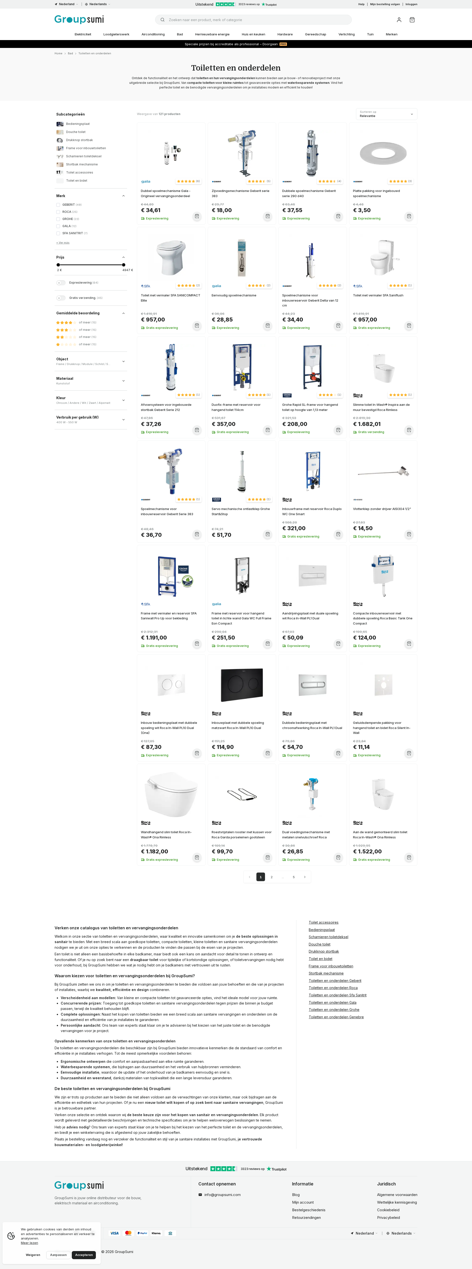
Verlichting (347, 34)
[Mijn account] (399, 19)
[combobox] (253, 19)
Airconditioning (153, 34)
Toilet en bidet (320, 959)
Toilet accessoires (324, 922)
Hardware (285, 34)
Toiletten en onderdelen (94, 53)
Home (58, 53)
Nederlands (98, 4)
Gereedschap (315, 34)
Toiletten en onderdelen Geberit (335, 980)
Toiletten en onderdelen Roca (333, 988)
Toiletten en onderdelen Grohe (334, 1009)
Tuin (370, 34)
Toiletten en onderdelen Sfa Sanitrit (338, 995)
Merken (392, 34)
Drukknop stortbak (324, 951)
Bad (180, 34)
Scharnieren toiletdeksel (328, 937)
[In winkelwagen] (197, 216)
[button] (188, 181)
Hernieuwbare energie (212, 34)
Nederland (66, 4)
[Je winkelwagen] (412, 19)
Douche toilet (319, 944)
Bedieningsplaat (322, 930)
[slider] (58, 265)
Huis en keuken (253, 34)
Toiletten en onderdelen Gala (332, 1002)
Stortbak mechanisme (326, 973)
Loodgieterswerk (116, 34)
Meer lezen (29, 1243)
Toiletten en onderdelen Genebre (336, 1017)
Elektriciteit (83, 34)
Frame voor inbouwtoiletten (331, 966)
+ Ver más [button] (63, 242)
